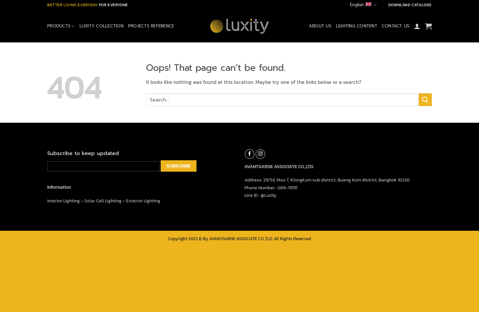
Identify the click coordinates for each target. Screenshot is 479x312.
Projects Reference (151, 26)
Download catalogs (410, 5)
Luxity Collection (101, 26)
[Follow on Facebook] (249, 154)
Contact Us (396, 26)
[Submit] (425, 99)
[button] (417, 26)
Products (58, 26)
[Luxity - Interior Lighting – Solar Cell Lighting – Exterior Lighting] (239, 26)
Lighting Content (356, 26)
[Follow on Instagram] (260, 154)
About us (320, 26)
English (357, 5)
